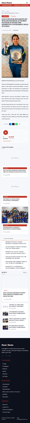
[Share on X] (13, 124)
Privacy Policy (6, 412)
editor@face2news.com (22, 419)
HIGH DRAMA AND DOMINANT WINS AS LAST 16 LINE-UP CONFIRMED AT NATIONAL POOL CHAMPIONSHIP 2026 (16, 262)
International (6, 384)
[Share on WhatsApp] (16, 124)
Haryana (5, 374)
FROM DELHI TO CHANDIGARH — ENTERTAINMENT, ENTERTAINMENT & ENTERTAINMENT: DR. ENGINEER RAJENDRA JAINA (16, 267)
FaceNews (7, 345)
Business (5, 394)
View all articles (6, 141)
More (24, 272)
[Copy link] (19, 124)
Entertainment (6, 389)
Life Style (5, 376)
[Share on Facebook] (10, 124)
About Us (5, 404)
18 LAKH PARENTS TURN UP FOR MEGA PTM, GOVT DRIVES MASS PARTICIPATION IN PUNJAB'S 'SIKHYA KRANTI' (16, 247)
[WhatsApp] (9, 356)
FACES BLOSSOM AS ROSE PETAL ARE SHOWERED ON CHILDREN (16, 257)
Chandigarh (6, 366)
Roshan (5, 138)
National (5, 368)
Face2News (7, 417)
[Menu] (27, 3)
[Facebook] (3, 356)
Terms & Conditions (8, 409)
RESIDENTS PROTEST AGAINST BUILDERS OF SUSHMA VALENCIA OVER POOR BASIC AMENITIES (16, 242)
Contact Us (5, 407)
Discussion (5, 396)
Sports (7, 11)
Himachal (5, 386)
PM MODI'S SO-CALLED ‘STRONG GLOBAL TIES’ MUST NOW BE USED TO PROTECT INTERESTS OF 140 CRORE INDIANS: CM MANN (16, 252)
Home (3, 11)
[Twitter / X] (6, 356)
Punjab (4, 364)
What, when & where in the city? (11, 391)
